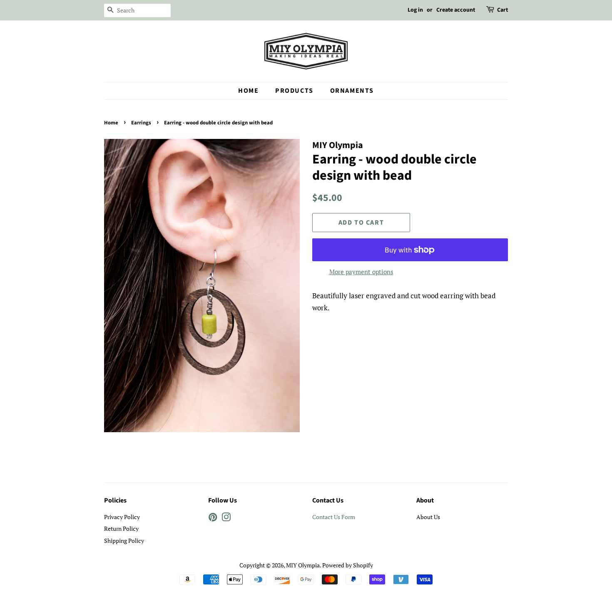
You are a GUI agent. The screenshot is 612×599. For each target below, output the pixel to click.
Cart (502, 10)
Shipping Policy (124, 541)
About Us (428, 517)
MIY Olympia (303, 565)
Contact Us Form (333, 517)
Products (294, 90)
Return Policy (121, 528)
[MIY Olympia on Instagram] (226, 518)
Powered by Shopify (347, 565)
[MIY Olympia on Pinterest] (212, 518)
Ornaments (352, 90)
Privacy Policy (122, 517)
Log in (415, 10)
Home (248, 90)
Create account (455, 10)
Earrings (141, 122)
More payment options (361, 271)
